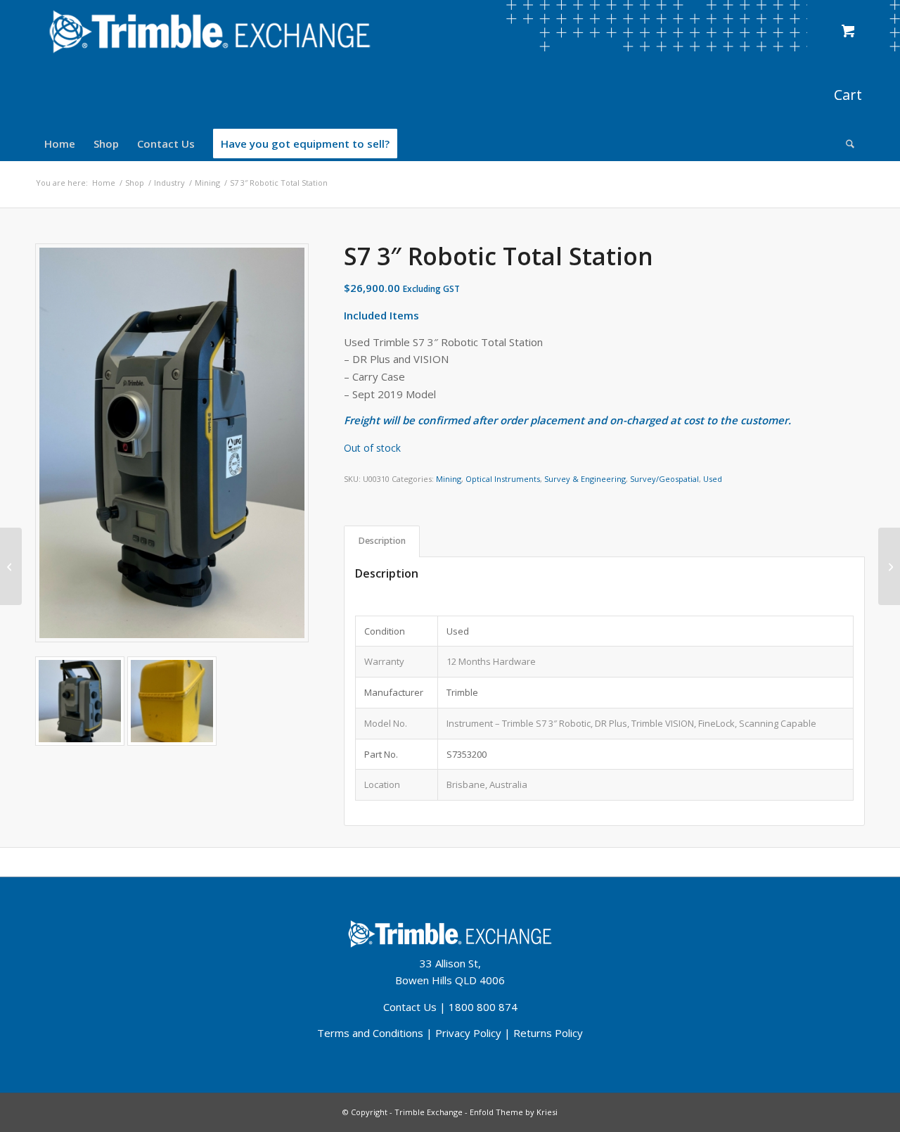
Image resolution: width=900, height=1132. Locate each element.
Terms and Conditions (370, 1033)
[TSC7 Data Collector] (11, 566)
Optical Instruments (502, 478)
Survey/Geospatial (664, 478)
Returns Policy (548, 1033)
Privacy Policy (468, 1033)
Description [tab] (382, 541)
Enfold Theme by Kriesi (514, 1112)
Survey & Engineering (585, 478)
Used (712, 478)
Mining (448, 478)
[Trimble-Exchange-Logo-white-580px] (210, 31)
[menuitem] (59, 143)
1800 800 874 (483, 1007)
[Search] (845, 143)
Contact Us (410, 1007)
